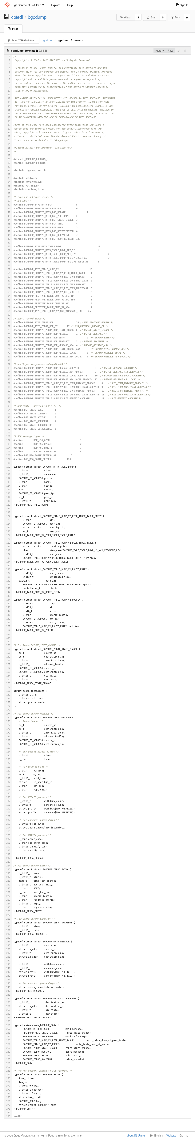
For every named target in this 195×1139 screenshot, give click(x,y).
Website (171, 1135)
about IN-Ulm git (136, 1135)
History (159, 50)
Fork (177, 17)
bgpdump (37, 17)
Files (15, 29)
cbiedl (17, 17)
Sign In (184, 5)
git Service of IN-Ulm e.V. (29, 5)
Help (70, 5)
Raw (170, 50)
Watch (127, 17)
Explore (55, 5)
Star (153, 17)
